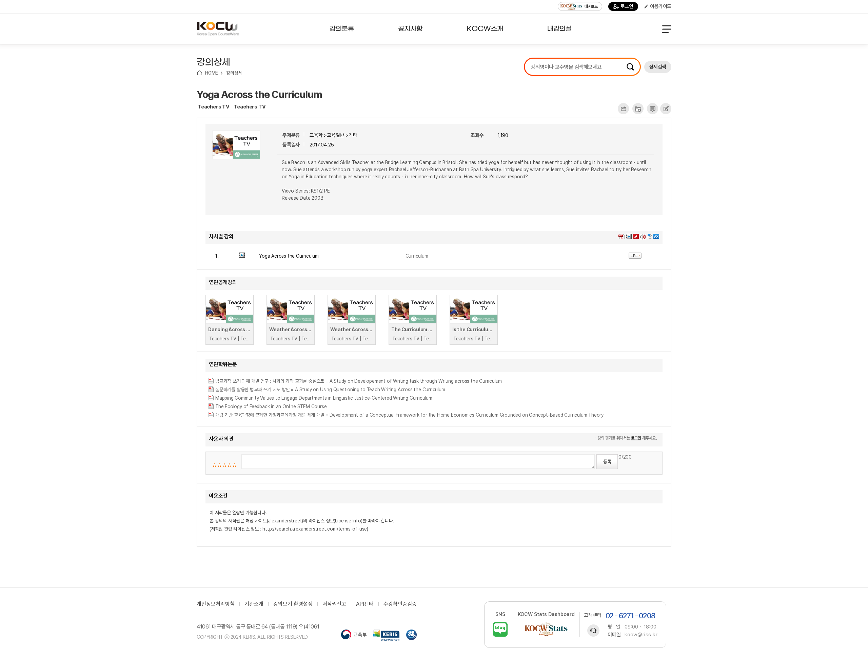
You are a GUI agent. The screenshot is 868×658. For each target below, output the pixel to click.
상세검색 (657, 67)
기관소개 (253, 604)
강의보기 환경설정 (293, 604)
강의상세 (234, 73)
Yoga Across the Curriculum (259, 94)
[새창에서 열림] (354, 635)
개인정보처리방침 (216, 604)
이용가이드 (660, 6)
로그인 (626, 6)
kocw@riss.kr (641, 635)
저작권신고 (334, 604)
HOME (211, 73)
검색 (630, 67)
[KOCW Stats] (546, 629)
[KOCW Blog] (500, 629)
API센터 (365, 604)
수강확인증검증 (400, 604)
